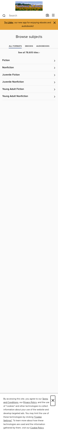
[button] (29, 60)
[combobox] (23, 15)
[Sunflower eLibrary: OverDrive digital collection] (29, 6)
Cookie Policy (37, 427)
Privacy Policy (30, 402)
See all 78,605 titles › (29, 52)
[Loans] (47, 15)
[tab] (15, 46)
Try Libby (8, 22)
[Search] (4, 15)
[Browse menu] (53, 15)
